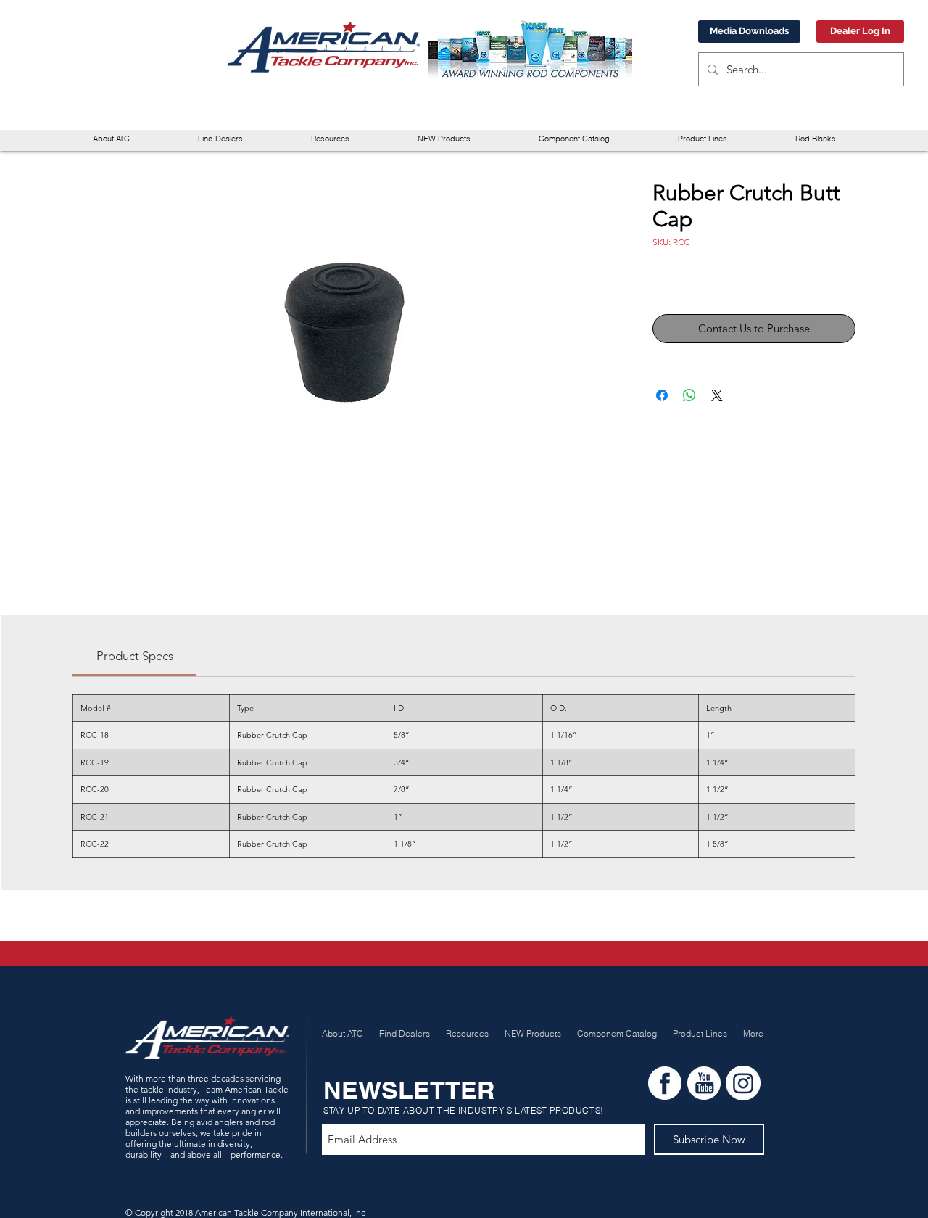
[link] (134, 656)
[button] (330, 139)
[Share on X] (717, 395)
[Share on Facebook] (662, 395)
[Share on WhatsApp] (689, 395)
